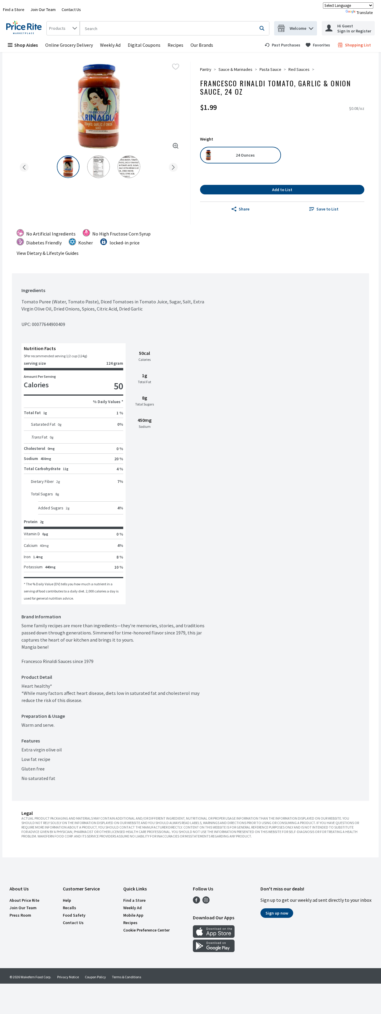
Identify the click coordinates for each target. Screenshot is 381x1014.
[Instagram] (206, 902)
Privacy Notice (68, 977)
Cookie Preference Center (146, 930)
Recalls (69, 907)
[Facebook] (196, 902)
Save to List (327, 209)
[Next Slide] (173, 166)
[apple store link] (214, 936)
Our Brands (201, 45)
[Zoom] (175, 145)
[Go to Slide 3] (129, 167)
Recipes (175, 45)
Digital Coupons (144, 45)
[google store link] (214, 950)
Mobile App (133, 915)
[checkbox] (175, 66)
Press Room (20, 915)
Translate (365, 12)
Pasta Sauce (270, 69)
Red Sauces (299, 69)
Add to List (282, 189)
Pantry (205, 69)
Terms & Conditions (126, 977)
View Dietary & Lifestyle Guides (48, 253)
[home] (25, 28)
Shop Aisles (26, 45)
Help (67, 900)
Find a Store (13, 9)
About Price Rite (24, 900)
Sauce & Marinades (235, 69)
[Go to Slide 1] (68, 167)
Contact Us (71, 9)
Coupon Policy (95, 977)
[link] (282, 45)
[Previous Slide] (24, 166)
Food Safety (74, 915)
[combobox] (63, 28)
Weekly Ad (110, 45)
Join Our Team (43, 9)
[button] (311, 27)
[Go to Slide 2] (98, 167)
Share (244, 209)
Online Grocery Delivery (69, 45)
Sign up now (277, 913)
